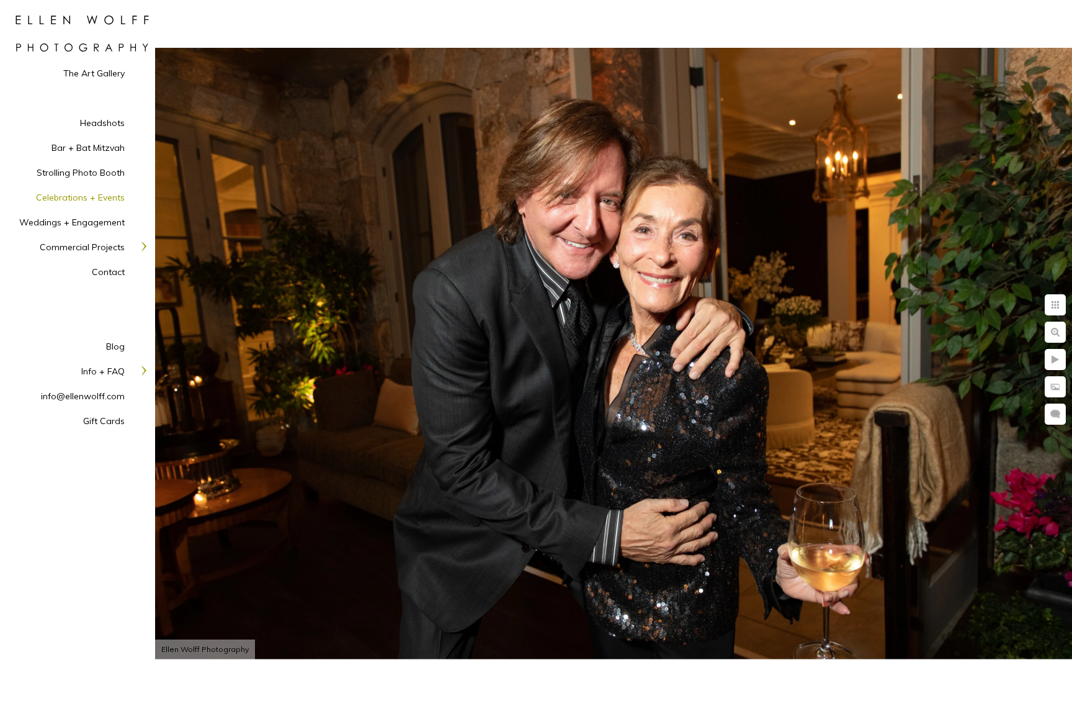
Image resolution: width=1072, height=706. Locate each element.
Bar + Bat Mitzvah (88, 147)
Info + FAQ (103, 371)
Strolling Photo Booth (81, 172)
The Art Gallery (94, 73)
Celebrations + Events (80, 197)
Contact (108, 272)
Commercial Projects (82, 247)
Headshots (102, 123)
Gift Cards (104, 421)
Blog (115, 346)
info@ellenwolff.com (83, 396)
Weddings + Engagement (72, 222)
